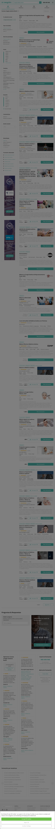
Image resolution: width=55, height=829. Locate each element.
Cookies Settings (26, 826)
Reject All (26, 822)
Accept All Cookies (26, 819)
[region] (27, 820)
